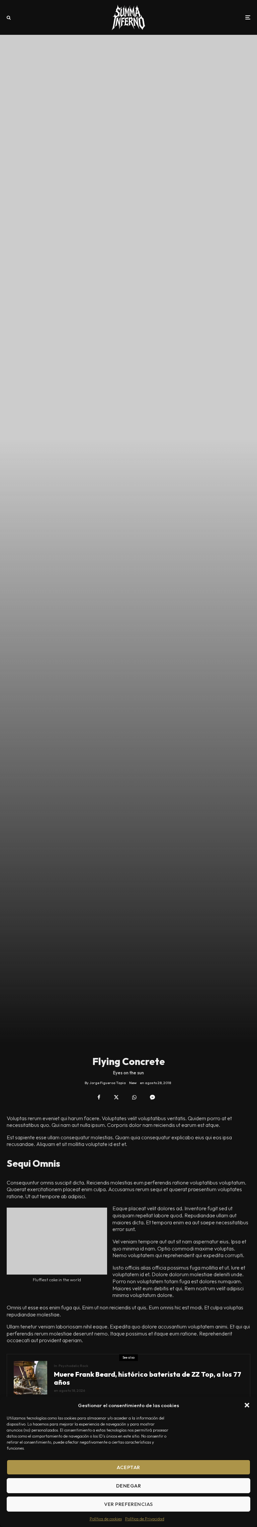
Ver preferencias (128, 1504)
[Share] (98, 1097)
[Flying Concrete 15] (57, 1241)
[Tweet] (116, 1097)
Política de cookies (106, 1518)
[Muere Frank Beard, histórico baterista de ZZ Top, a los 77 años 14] (30, 1377)
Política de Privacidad (144, 1518)
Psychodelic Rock (73, 1365)
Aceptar (128, 1467)
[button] (247, 1405)
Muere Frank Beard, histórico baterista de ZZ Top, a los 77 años (147, 1378)
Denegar (128, 1485)
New (133, 1082)
